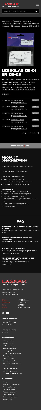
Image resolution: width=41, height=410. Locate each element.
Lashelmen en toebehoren (11, 23)
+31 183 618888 (23, 300)
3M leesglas (15, 26)
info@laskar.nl (22, 302)
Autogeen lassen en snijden (12, 373)
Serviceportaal (8, 399)
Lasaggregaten (8, 358)
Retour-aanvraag (9, 389)
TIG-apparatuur (8, 343)
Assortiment (6, 21)
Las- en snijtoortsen (10, 371)
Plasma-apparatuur (9, 348)
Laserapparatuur (8, 351)
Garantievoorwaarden (10, 397)
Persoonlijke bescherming (22, 21)
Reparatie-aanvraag (9, 392)
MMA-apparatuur (9, 346)
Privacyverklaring (9, 387)
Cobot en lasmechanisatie (12, 353)
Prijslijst (5, 382)
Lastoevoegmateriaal (10, 368)
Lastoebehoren (8, 366)
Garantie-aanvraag (9, 394)
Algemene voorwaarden (11, 384)
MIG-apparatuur (8, 341)
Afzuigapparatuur (9, 356)
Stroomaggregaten (10, 361)
